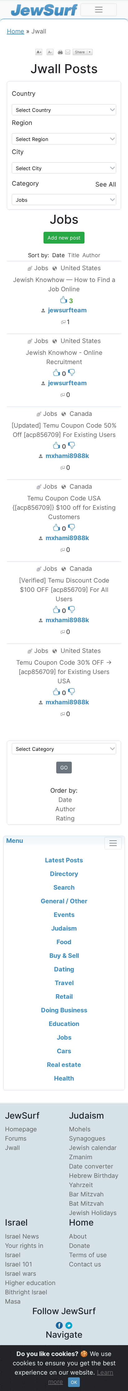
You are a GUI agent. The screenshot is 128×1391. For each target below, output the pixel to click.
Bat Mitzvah (86, 1203)
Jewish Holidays (93, 1213)
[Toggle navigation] (98, 9)
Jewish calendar (93, 1147)
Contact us (85, 1264)
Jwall (12, 1147)
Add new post (64, 238)
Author (91, 255)
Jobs (41, 268)
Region (22, 122)
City (18, 152)
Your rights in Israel (24, 1250)
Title (73, 255)
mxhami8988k (67, 456)
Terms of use (88, 1255)
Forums (15, 1138)
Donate (79, 1245)
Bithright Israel (26, 1292)
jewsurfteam (67, 310)
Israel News (22, 1236)
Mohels (79, 1129)
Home (15, 31)
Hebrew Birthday (93, 1175)
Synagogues (87, 1138)
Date (65, 799)
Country (23, 93)
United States (81, 268)
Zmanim (80, 1157)
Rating (65, 818)
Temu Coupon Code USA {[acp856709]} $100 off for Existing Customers (64, 508)
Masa (13, 1301)
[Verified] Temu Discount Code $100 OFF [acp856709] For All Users (64, 590)
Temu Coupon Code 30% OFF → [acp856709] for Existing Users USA (64, 672)
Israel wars (20, 1273)
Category (25, 183)
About (78, 1236)
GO (64, 767)
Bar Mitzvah (86, 1194)
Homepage (21, 1129)
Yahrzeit (81, 1185)
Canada (81, 413)
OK (74, 1382)
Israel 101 (18, 1264)
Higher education (30, 1283)
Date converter (91, 1166)
